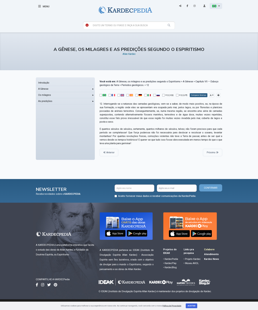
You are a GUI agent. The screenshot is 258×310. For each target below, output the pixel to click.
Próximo (211, 152)
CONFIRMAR (210, 187)
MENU (45, 6)
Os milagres (44, 95)
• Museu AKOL (191, 263)
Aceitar (191, 306)
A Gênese (43, 88)
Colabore (209, 249)
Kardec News (211, 259)
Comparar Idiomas (198, 95)
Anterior (110, 152)
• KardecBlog (170, 267)
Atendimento (211, 254)
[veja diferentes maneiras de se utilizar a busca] (87, 25)
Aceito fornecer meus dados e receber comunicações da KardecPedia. (157, 196)
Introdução (43, 82)
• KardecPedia (170, 259)
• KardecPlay (169, 263)
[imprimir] (218, 95)
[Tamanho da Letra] (211, 95)
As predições (45, 101)
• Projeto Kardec (192, 259)
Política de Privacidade (171, 306)
